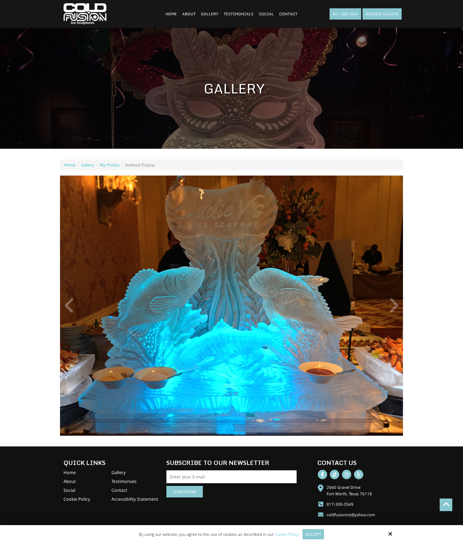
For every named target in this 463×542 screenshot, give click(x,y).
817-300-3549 (345, 14)
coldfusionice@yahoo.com (351, 514)
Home (69, 165)
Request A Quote (382, 14)
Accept (313, 534)
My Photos (110, 165)
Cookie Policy (286, 534)
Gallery (87, 165)
